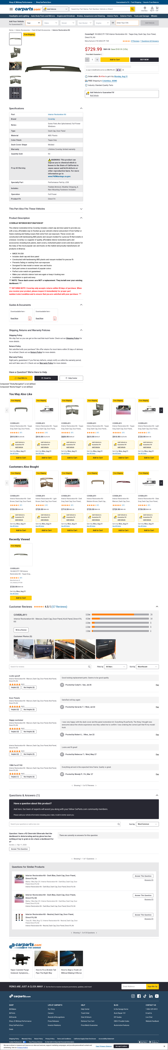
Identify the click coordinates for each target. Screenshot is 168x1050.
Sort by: (132, 824)
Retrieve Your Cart (87, 1021)
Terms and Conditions (64, 1039)
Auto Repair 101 (120, 1013)
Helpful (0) (15, 687)
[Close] (164, 1046)
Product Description (19, 218)
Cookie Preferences (15, 1042)
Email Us (47, 378)
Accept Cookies (121, 1046)
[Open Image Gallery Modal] (53, 69)
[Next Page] (96, 785)
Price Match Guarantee (89, 1025)
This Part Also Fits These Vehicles (27, 208)
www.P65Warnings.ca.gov (59, 176)
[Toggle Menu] (11, 9)
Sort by (132, 667)
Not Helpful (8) (29, 732)
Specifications (16, 108)
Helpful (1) (15, 777)
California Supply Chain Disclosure (85, 1039)
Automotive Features (121, 1025)
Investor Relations (54, 1025)
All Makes (12, 1009)
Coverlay (51, 119)
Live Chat (149, 1017)
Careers (51, 1013)
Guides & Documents (20, 305)
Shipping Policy (72, 338)
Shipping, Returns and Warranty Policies (29, 330)
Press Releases (53, 1021)
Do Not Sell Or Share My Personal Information (59, 1042)
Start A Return (86, 1017)
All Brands (12, 1017)
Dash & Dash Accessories (41, 30)
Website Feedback (152, 1021)
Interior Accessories (23, 30)
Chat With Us (22, 378)
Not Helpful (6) (29, 777)
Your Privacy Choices (35, 1042)
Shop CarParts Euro (16, 1025)
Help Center (72, 378)
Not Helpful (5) (29, 754)
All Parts (12, 1013)
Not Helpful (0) (29, 687)
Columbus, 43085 (109, 81)
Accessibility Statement (106, 1039)
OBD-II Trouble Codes (121, 1021)
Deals (11, 1029)
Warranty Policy (46, 363)
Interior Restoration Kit (57, 114)
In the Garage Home (121, 1009)
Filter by (100, 667)
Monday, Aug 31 (121, 76)
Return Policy (36, 352)
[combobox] (33, 23)
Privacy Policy (49, 1039)
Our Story (51, 1009)
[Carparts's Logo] (28, 9)
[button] (19, 447)
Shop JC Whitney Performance (20, 1021)
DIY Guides (118, 1017)
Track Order (85, 1013)
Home (11, 30)
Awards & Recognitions (56, 1017)
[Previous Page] (72, 785)
